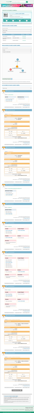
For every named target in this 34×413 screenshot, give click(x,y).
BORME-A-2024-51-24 (27, 105)
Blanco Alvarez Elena (9, 231)
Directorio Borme (27, 409)
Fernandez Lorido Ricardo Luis (10, 98)
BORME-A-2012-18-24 (27, 247)
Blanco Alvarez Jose (8, 211)
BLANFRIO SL (10, 255)
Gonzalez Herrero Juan (9, 101)
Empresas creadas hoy (16, 409)
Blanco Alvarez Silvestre (9, 265)
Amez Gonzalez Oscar (9, 192)
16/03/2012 (24, 40)
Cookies (32, 410)
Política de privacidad (27, 410)
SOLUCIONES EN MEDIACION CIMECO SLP (15, 188)
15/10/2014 (24, 37)
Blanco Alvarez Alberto (9, 212)
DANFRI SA (10, 226)
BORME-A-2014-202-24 (27, 199)
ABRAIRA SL (4, 40)
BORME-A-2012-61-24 (27, 218)
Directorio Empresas (21, 409)
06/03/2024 (24, 36)
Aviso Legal (31, 409)
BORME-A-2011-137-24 (27, 385)
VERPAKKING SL (10, 114)
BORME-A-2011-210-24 (27, 348)
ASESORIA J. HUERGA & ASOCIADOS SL (14, 319)
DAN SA (9, 289)
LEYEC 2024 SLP (5, 36)
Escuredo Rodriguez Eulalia (9, 193)
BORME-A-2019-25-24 (27, 180)
